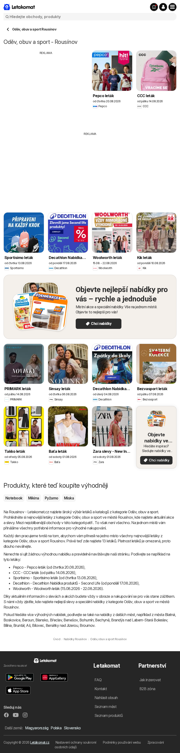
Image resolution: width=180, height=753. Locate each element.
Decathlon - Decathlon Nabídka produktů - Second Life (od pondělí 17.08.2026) (76, 583)
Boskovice (12, 620)
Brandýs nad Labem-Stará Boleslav (139, 620)
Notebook (13, 498)
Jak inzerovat (150, 679)
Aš (28, 625)
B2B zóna (147, 688)
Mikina (33, 498)
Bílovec (38, 625)
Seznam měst (105, 706)
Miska (69, 498)
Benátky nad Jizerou (62, 625)
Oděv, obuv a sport (143, 512)
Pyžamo (51, 498)
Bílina (8, 625)
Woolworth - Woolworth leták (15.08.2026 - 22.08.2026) (58, 588)
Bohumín (86, 620)
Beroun (28, 620)
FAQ (97, 679)
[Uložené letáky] (154, 7)
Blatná (170, 614)
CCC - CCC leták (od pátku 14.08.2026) (44, 572)
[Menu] (172, 7)
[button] (163, 7)
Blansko (41, 620)
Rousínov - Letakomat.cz (29, 512)
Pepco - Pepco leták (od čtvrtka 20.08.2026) (48, 567)
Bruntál (18, 625)
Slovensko (72, 728)
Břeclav (56, 620)
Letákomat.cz (39, 742)
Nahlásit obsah (106, 697)
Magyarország (36, 728)
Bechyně (102, 620)
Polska (56, 728)
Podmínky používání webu (122, 742)
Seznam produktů (108, 715)
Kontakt (100, 688)
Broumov (87, 625)
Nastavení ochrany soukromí (76, 742)
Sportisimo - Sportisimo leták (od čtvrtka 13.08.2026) (54, 577)
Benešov (71, 620)
